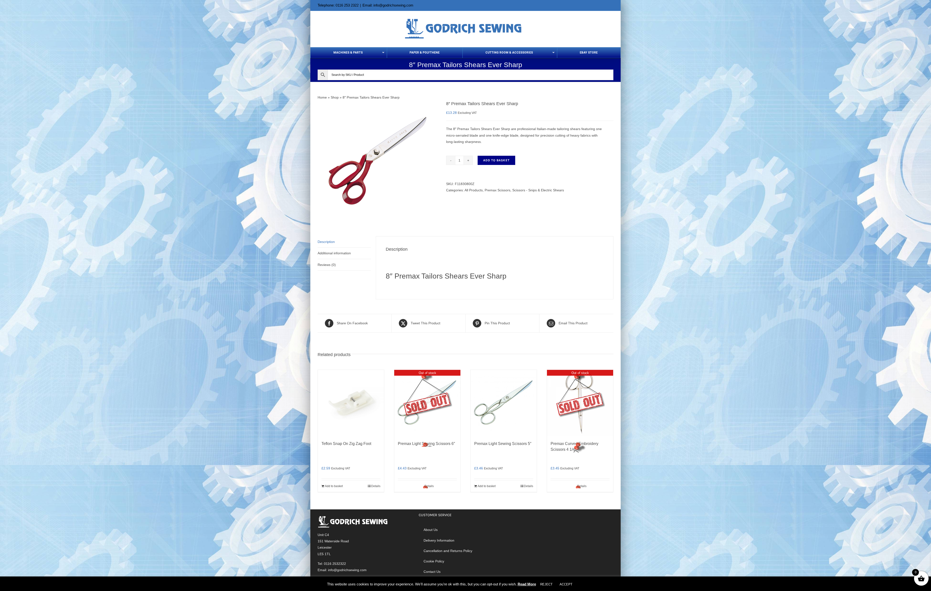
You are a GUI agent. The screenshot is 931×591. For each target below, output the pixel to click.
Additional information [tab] (334, 253)
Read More (527, 584)
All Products (474, 190)
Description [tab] (326, 242)
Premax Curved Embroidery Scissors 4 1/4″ (574, 446)
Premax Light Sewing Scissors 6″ (426, 444)
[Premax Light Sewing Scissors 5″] (504, 403)
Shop (335, 97)
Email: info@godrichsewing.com (387, 5)
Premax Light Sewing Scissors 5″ (502, 444)
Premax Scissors (497, 190)
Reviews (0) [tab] (327, 265)
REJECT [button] (546, 584)
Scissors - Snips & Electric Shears (538, 190)
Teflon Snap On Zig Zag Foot (346, 444)
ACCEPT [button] (566, 584)
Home (322, 97)
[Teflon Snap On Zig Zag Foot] (351, 403)
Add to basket (496, 160)
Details (375, 486)
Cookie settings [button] (590, 584)
